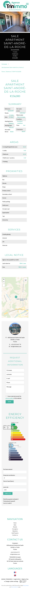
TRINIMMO (15, 543)
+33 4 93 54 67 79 (16, 344)
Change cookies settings (11, 581)
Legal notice (17, 579)
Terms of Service (14, 587)
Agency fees (25, 579)
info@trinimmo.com (16, 346)
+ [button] (3, 279)
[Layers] (25, 280)
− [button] (3, 282)
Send (9, 401)
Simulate (8, 493)
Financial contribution (9, 475)
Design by (24, 581)
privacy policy (9, 398)
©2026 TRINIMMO (7, 579)
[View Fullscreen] (4, 285)
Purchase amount (7, 469)
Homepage (4, 64)
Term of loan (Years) (8, 481)
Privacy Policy (26, 585)
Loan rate (5, 487)
